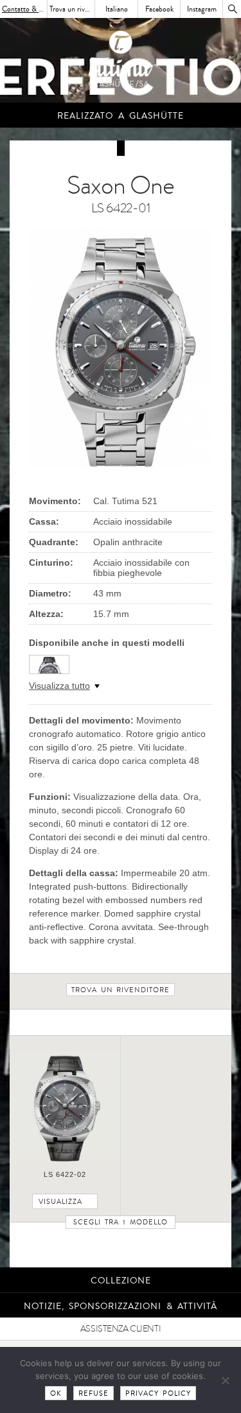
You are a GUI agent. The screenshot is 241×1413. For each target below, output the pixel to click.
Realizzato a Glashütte (120, 116)
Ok (56, 1393)
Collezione (121, 1280)
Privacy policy (158, 1393)
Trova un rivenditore (72, 9)
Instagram (202, 9)
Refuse (93, 1393)
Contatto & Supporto (25, 9)
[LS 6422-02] (65, 1159)
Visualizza (60, 1201)
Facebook (159, 9)
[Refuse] (225, 1380)
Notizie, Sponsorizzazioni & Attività (121, 1306)
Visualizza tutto (59, 686)
